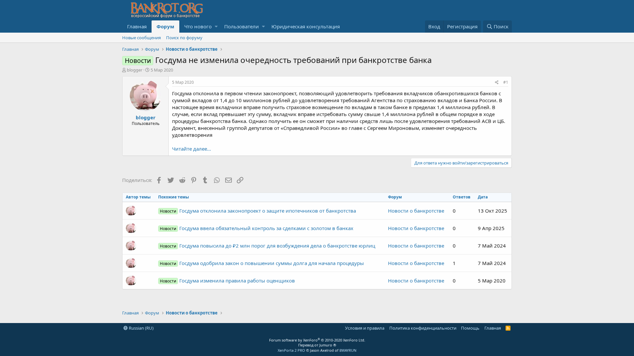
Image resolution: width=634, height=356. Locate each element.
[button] (216, 26)
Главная (137, 26)
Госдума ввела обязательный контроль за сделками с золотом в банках (256, 228)
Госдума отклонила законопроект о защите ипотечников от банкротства (258, 210)
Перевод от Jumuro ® (317, 344)
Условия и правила (364, 328)
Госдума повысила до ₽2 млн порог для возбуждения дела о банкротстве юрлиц (267, 245)
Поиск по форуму (184, 38)
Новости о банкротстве (416, 210)
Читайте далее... (191, 148)
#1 (505, 82)
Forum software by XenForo (317, 340)
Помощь (470, 328)
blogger (134, 70)
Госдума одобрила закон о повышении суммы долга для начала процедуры (262, 263)
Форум (165, 26)
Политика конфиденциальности (422, 328)
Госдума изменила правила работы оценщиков (227, 280)
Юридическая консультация (305, 26)
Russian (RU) (141, 328)
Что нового (198, 26)
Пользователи (241, 26)
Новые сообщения (141, 38)
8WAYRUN (347, 350)
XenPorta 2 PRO (291, 350)
